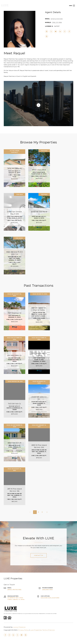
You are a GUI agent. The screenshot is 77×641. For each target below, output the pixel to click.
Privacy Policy (23, 630)
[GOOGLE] (46, 31)
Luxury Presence (19, 627)
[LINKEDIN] (60, 31)
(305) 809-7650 (47, 589)
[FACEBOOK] (69, 31)
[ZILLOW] (46, 36)
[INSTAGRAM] (64, 31)
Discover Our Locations (50, 597)
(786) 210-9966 (57, 22)
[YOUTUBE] (55, 31)
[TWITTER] (51, 31)
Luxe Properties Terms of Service (42, 630)
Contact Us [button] (38, 555)
